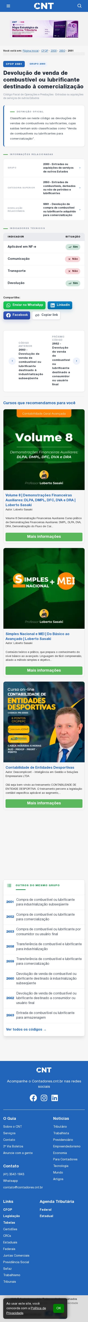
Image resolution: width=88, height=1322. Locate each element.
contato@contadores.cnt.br (23, 1187)
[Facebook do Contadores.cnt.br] (33, 1101)
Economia (60, 1153)
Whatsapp (10, 1181)
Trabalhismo (11, 1275)
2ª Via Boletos (13, 1146)
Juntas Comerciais (16, 1255)
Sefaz (7, 1269)
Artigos (58, 1179)
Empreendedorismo (67, 1146)
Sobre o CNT (12, 1127)
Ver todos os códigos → (26, 1029)
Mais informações (44, 537)
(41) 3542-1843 (13, 1174)
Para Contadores (65, 1159)
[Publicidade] (44, 29)
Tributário (60, 1127)
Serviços (9, 1133)
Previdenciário (63, 1140)
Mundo (58, 1172)
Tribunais (9, 1282)
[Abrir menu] (8, 6)
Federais (9, 1249)
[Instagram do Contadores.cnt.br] (44, 1101)
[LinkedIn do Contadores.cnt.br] (54, 1101)
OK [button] (58, 1308)
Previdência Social (16, 1262)
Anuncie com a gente (18, 1153)
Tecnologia (60, 1166)
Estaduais (10, 1242)
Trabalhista (61, 1133)
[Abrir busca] (80, 6)
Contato (9, 1140)
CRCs (7, 1236)
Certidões (10, 1229)
